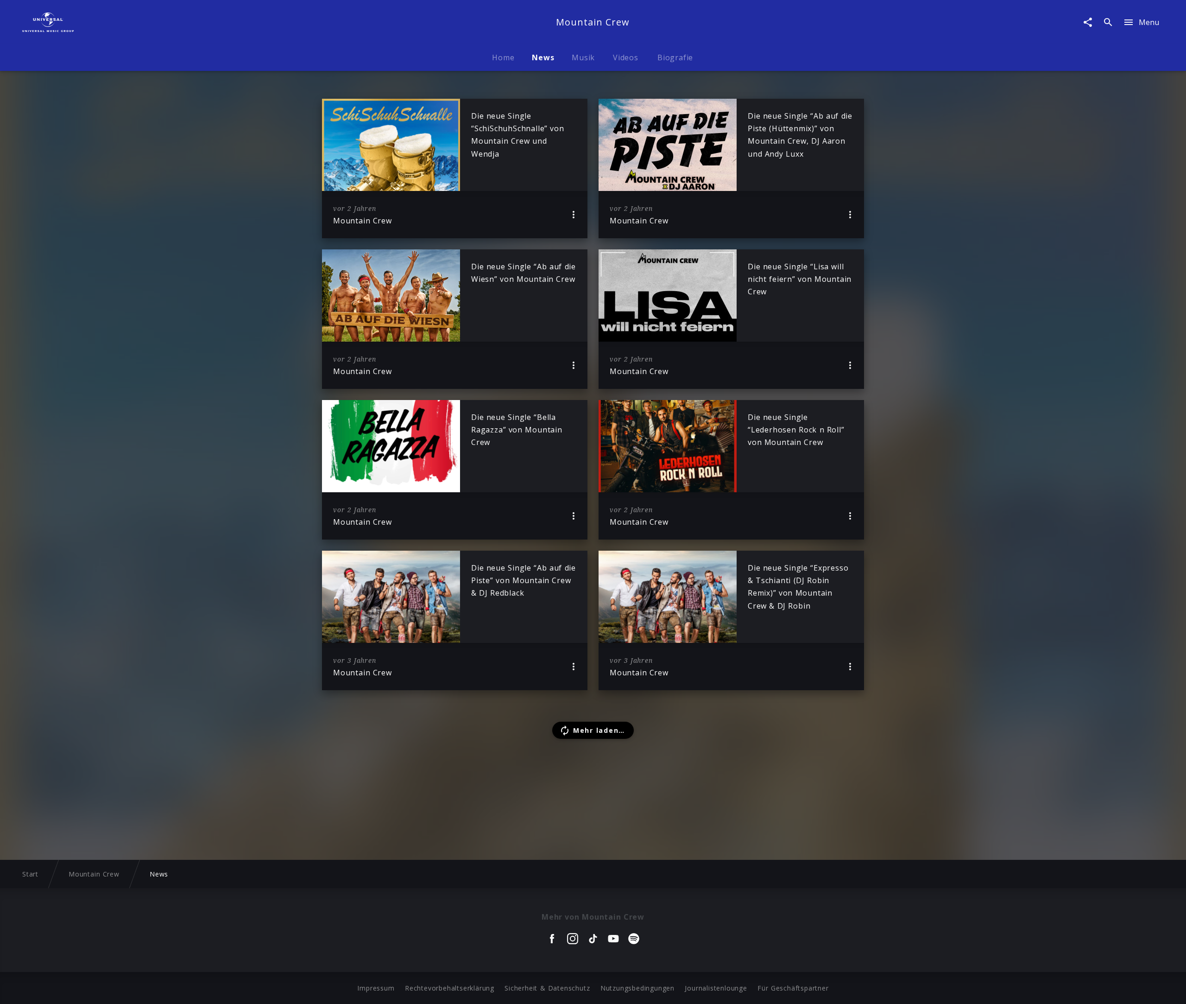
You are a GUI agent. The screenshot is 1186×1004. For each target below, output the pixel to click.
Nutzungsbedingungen (637, 988)
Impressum (375, 988)
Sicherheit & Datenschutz (547, 988)
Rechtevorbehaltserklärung (449, 988)
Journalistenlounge (716, 988)
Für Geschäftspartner (792, 988)
